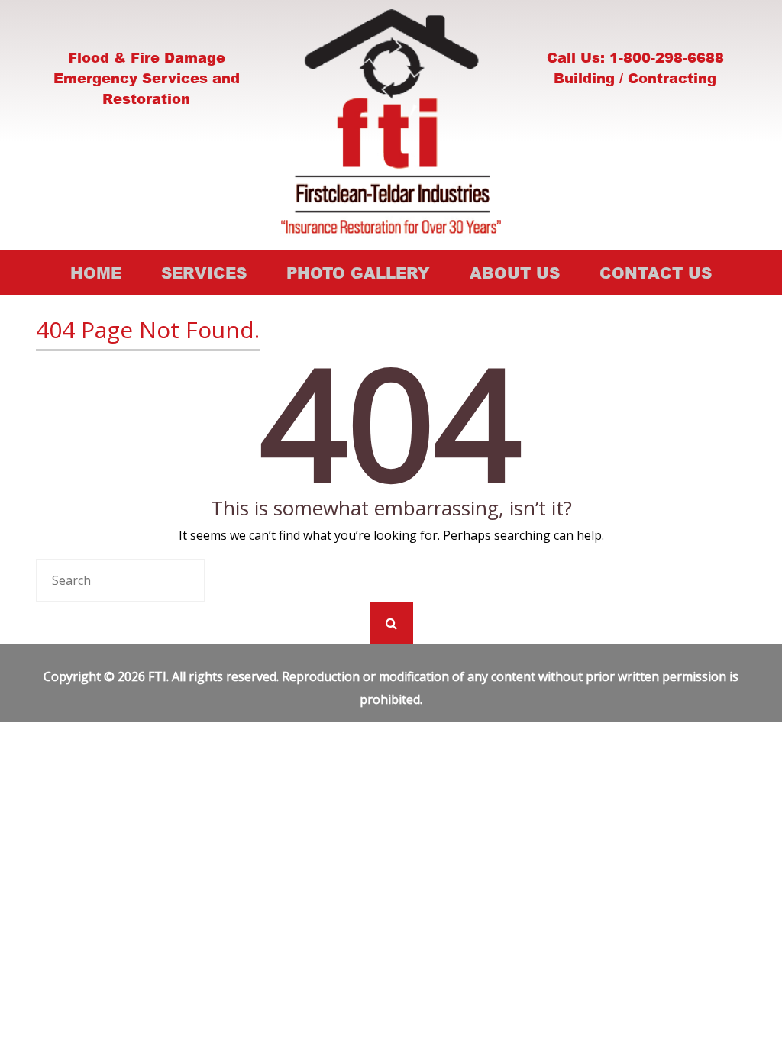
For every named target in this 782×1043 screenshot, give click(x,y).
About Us (515, 272)
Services (204, 272)
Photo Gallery (358, 272)
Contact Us (655, 272)
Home (95, 272)
